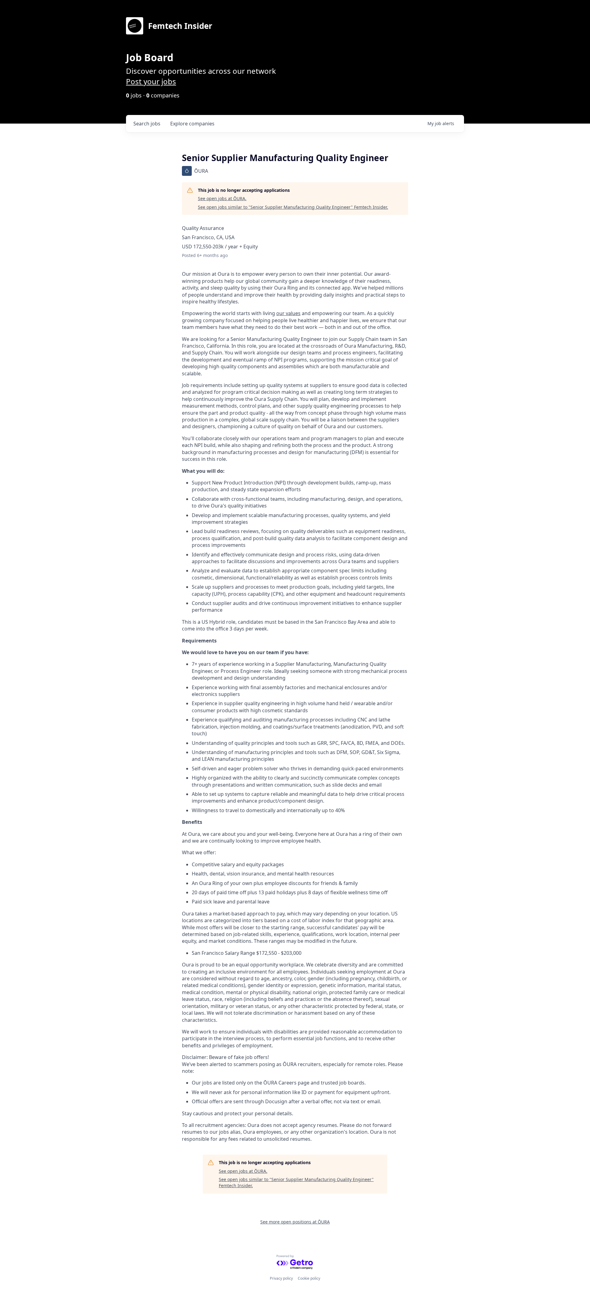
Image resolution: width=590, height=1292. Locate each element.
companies (192, 123)
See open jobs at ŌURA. (222, 198)
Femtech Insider (180, 25)
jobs (146, 123)
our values (288, 313)
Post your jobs (151, 81)
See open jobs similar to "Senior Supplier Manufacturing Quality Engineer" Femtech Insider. (293, 207)
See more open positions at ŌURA (295, 1222)
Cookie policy (309, 1278)
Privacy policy (281, 1278)
